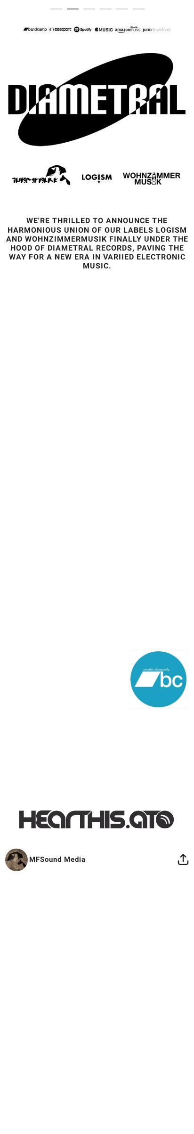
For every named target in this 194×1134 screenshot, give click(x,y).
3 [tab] (91, 9)
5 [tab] (124, 9)
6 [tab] (141, 9)
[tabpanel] (97, 445)
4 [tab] (108, 9)
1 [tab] (58, 9)
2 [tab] (75, 9)
